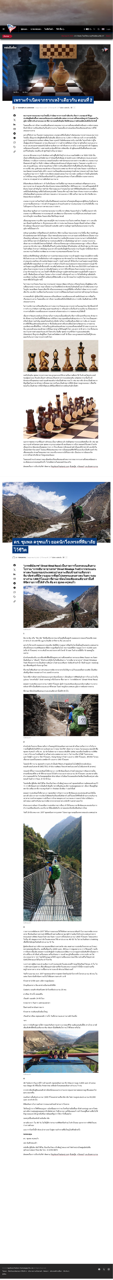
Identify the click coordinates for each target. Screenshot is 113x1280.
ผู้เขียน (4, 1274)
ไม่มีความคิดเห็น (64, 108)
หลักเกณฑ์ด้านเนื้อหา (56, 1271)
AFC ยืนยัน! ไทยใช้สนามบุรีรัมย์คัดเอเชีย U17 (67, 36)
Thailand (104, 30)
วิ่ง (23, 534)
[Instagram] (108, 1269)
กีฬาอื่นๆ (25, 92)
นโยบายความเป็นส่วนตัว (35, 1271)
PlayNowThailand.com (60, 466)
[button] (3, 29)
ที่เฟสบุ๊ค (73, 466)
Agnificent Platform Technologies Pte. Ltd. (20, 1268)
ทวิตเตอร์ (80, 466)
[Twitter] (104, 1269)
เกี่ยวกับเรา (66, 1271)
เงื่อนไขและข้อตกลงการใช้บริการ (17, 1271)
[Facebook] (99, 1269)
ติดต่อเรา (46, 1271)
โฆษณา (4, 1271)
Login (108, 29)
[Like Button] (71, 107)
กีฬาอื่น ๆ (16, 92)
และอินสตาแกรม (91, 466)
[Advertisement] (41, 7)
